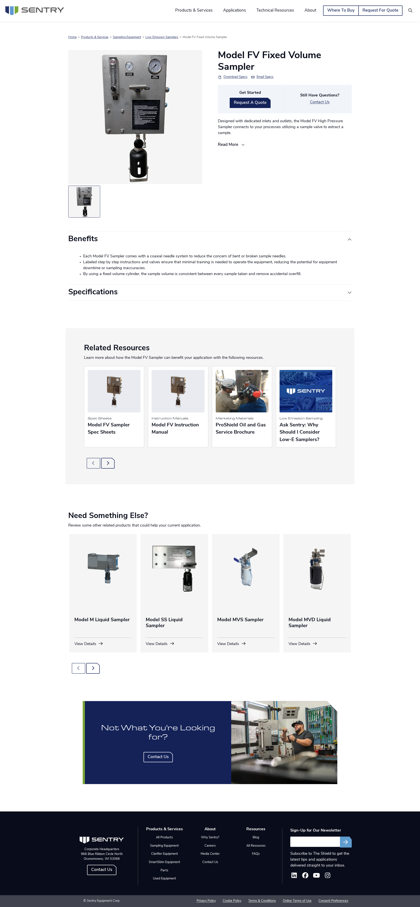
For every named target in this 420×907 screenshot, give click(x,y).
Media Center (210, 854)
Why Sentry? (210, 837)
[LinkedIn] (294, 877)
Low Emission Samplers (161, 37)
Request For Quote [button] (380, 11)
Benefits (83, 239)
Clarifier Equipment (164, 854)
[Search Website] (410, 10)
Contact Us (320, 102)
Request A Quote (250, 103)
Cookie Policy (232, 901)
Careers (210, 846)
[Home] (34, 10)
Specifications (93, 292)
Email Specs (265, 77)
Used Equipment (164, 878)
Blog (256, 837)
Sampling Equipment (127, 37)
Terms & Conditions (262, 901)
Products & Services (94, 37)
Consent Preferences (333, 901)
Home (72, 37)
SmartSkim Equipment (164, 862)
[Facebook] (305, 877)
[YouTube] (316, 877)
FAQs (256, 854)
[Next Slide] (108, 463)
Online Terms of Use (297, 901)
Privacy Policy (206, 901)
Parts (164, 870)
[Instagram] (327, 877)
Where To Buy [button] (341, 11)
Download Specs (235, 77)
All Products (164, 837)
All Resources (256, 846)
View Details (85, 644)
